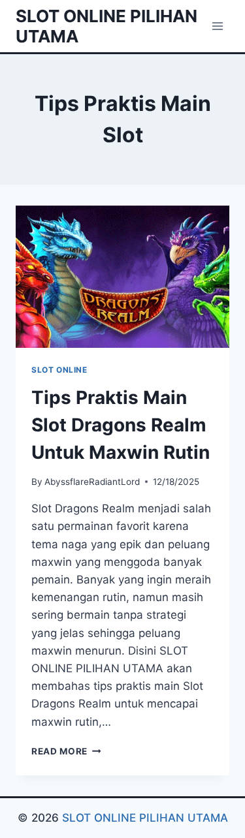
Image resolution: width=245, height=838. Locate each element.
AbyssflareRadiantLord (92, 481)
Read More (66, 751)
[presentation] (122, 277)
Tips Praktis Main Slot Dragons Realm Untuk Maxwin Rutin (120, 424)
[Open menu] (217, 26)
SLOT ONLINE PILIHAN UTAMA (145, 817)
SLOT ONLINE (59, 370)
